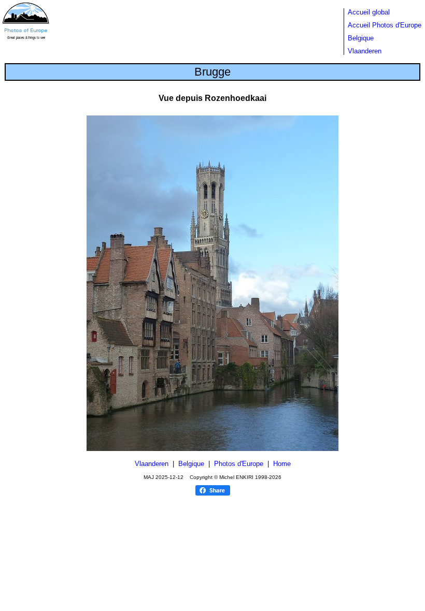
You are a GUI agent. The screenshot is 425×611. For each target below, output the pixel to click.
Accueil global (369, 12)
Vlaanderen (364, 51)
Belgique (361, 38)
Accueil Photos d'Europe (384, 25)
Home (282, 464)
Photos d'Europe (238, 464)
